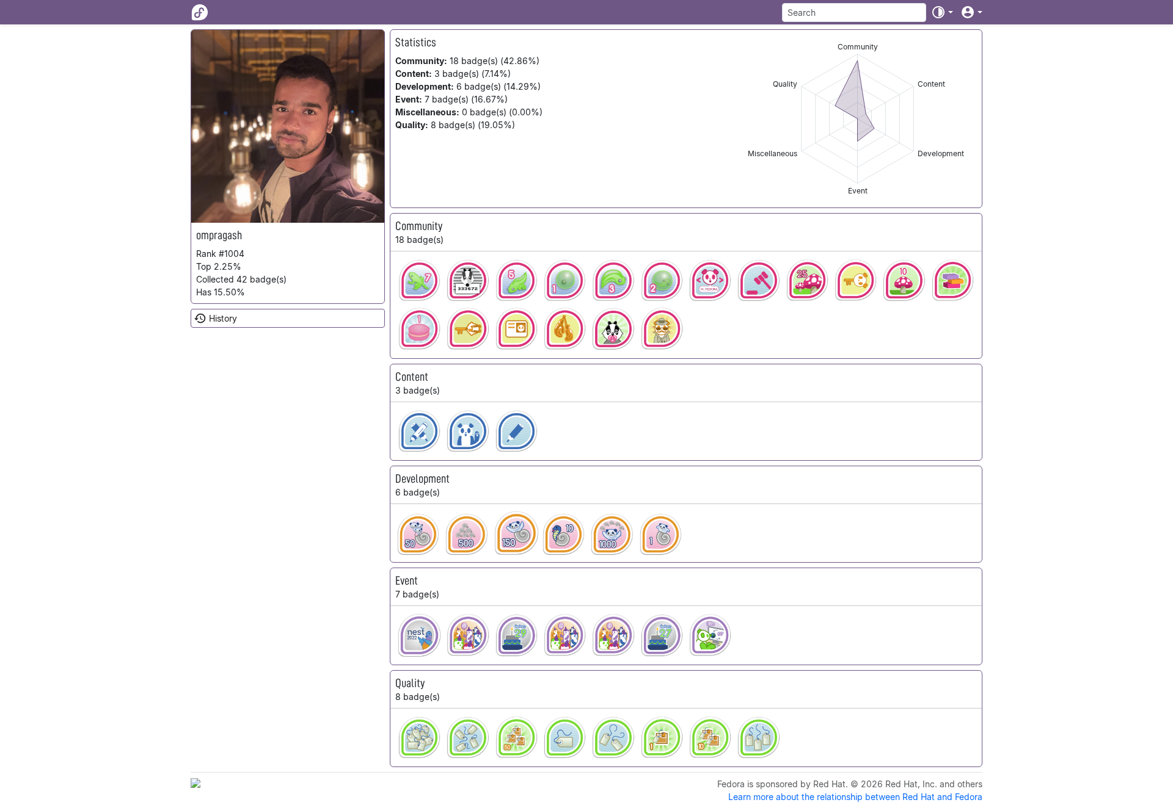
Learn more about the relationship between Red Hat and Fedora (855, 797)
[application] (857, 119)
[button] (942, 12)
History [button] (223, 318)
